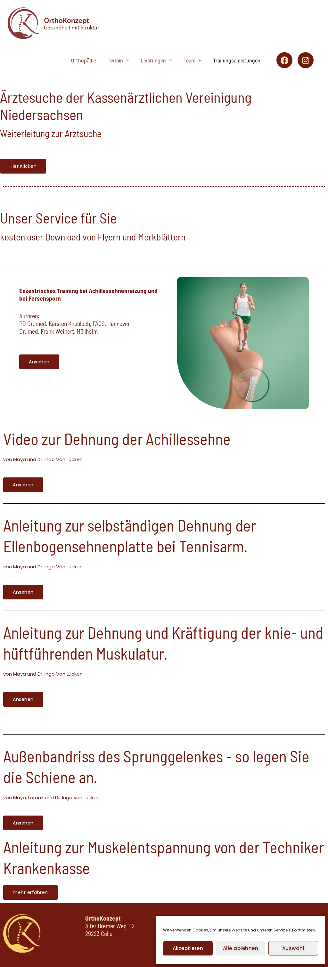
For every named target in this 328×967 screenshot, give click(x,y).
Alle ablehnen (240, 948)
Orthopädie (83, 60)
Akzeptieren (188, 948)
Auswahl (293, 948)
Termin (115, 60)
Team (189, 60)
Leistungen (153, 60)
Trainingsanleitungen (236, 60)
